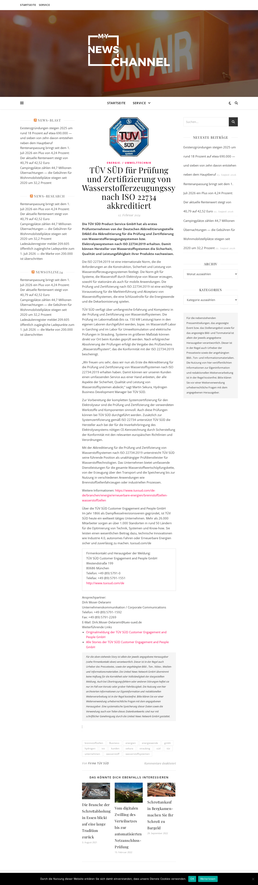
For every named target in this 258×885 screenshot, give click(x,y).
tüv (168, 748)
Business (114, 743)
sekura (129, 748)
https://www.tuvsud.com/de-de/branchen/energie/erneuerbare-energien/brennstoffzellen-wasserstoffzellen (124, 495)
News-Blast (49, 120)
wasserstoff (112, 754)
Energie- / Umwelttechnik (129, 163)
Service (44, 5)
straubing (144, 748)
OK (192, 878)
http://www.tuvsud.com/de (105, 583)
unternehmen (92, 754)
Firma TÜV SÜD (98, 763)
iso (103, 748)
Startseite (28, 5)
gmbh (167, 743)
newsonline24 (49, 272)
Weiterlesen (208, 878)
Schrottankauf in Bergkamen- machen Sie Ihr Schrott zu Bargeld (160, 815)
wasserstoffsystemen (138, 754)
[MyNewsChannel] (129, 50)
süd (158, 748)
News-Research (49, 196)
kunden (115, 748)
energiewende (150, 743)
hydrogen (90, 748)
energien (131, 743)
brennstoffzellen (94, 743)
